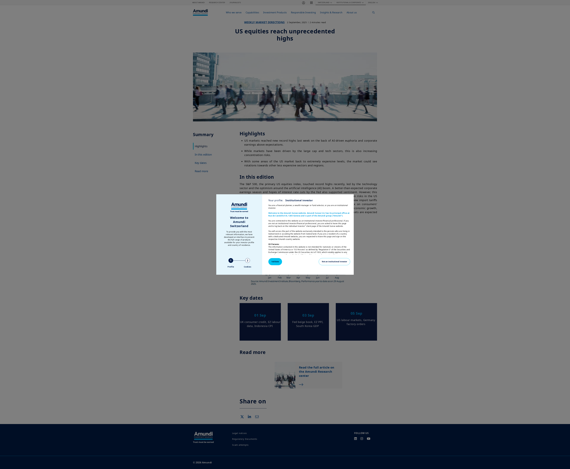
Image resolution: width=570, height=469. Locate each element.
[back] (561, 249)
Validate (275, 261)
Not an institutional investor (334, 261)
